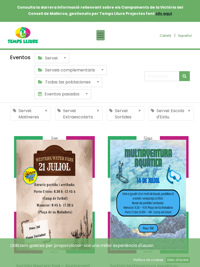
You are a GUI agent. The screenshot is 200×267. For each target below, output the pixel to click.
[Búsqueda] (184, 76)
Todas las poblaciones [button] (68, 82)
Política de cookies (148, 260)
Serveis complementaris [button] (70, 70)
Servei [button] (51, 58)
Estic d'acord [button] (177, 260)
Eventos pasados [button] (61, 94)
